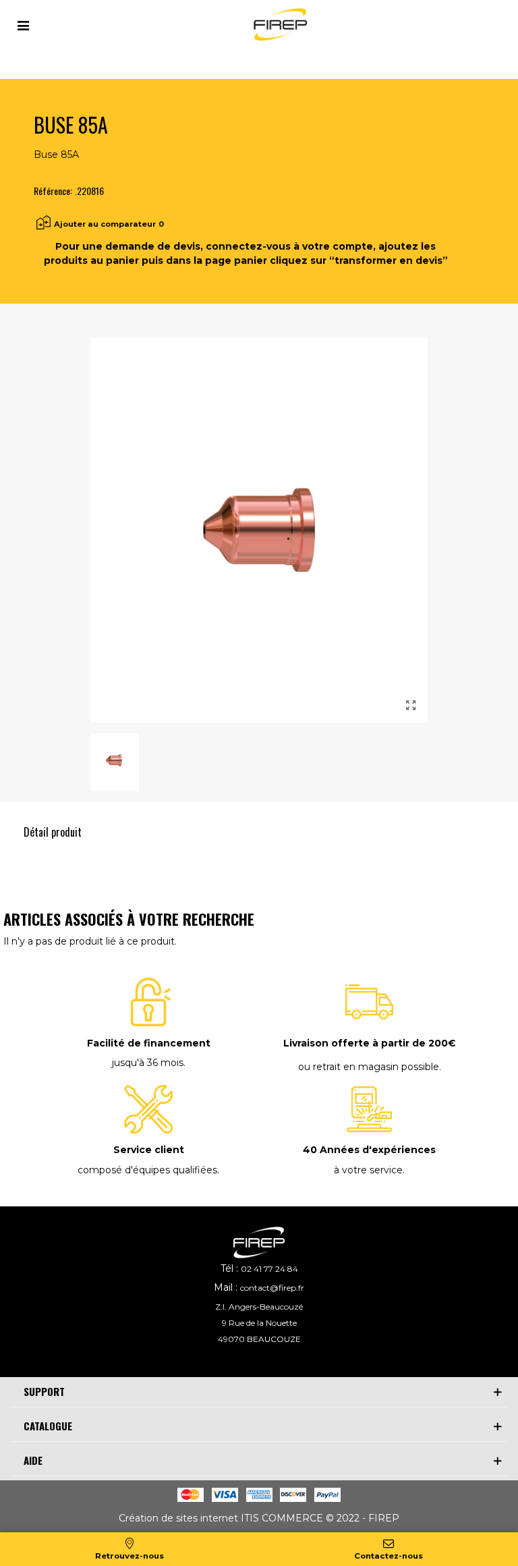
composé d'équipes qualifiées (147, 1170)
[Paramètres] (23, 24)
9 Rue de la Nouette (259, 1323)
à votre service (368, 1170)
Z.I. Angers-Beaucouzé (259, 1307)
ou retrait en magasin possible (368, 1067)
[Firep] (278, 25)
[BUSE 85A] (411, 706)
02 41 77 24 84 (269, 1269)
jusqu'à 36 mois (147, 1063)
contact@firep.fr (272, 1288)
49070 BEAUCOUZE (259, 1339)
